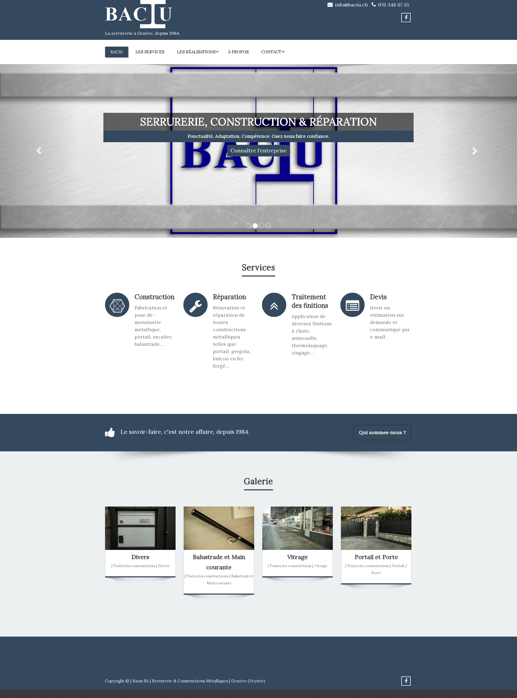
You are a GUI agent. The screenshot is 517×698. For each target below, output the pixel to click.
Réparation (229, 297)
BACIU (116, 51)
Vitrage (297, 557)
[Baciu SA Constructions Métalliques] (138, 12)
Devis (378, 297)
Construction (154, 297)
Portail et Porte (376, 557)
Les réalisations (196, 51)
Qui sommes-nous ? (382, 432)
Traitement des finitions (310, 301)
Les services (149, 51)
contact (271, 51)
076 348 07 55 (393, 5)
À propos (238, 51)
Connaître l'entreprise (258, 150)
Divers (140, 557)
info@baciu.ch (351, 5)
